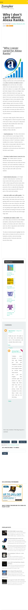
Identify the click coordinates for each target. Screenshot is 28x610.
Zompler (7, 6)
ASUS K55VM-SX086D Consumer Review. (15, 531)
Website (11, 25)
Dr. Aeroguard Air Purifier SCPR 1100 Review (16, 579)
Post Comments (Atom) (13, 445)
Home (14, 442)
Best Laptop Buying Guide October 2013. (15, 538)
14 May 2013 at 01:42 (16, 351)
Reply (9, 345)
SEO (7, 25)
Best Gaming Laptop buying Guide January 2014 (17, 545)
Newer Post (5, 442)
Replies (11, 348)
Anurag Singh (15, 351)
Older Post (22, 442)
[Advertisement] (14, 36)
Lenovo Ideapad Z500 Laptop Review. (15, 571)
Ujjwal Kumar (11, 330)
